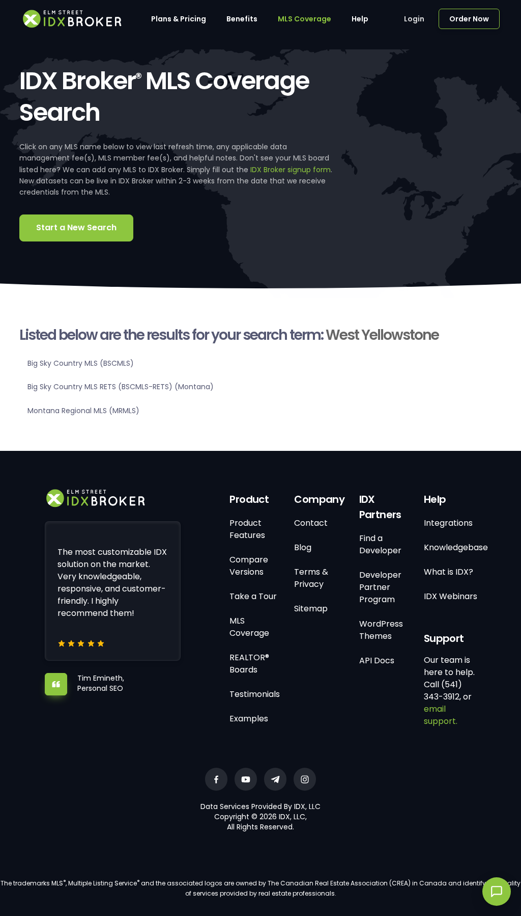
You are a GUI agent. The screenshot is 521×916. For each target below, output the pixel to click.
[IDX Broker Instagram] (305, 779)
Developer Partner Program (380, 587)
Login (414, 19)
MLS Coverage (304, 19)
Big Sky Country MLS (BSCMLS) (80, 363)
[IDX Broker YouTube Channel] (246, 779)
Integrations (448, 523)
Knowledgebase (456, 547)
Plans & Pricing (178, 19)
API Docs (376, 660)
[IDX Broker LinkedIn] (275, 779)
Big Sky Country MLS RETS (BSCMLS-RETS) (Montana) (120, 387)
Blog (302, 547)
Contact (311, 523)
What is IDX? (448, 572)
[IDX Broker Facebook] (216, 779)
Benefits (241, 19)
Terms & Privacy (311, 578)
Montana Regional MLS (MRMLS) (83, 411)
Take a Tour (253, 596)
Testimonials (254, 694)
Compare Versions (248, 566)
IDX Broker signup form (290, 170)
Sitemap (311, 608)
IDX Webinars (450, 596)
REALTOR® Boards (249, 664)
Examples (248, 718)
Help (360, 19)
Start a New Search (76, 227)
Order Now (469, 19)
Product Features (247, 529)
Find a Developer (380, 544)
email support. (440, 715)
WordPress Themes (381, 630)
